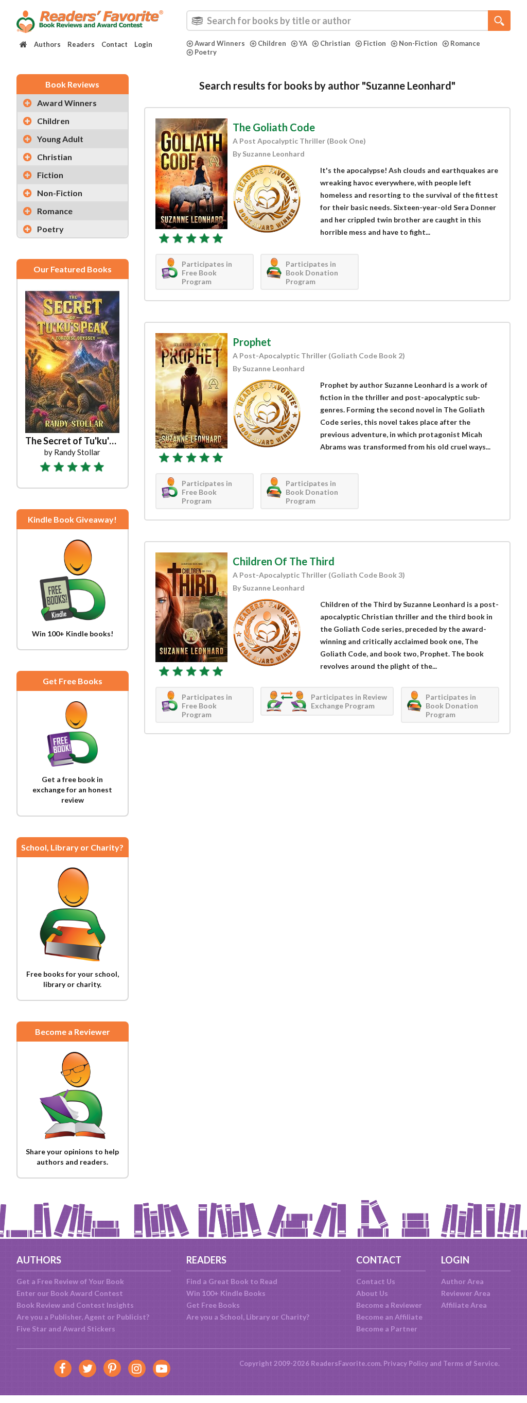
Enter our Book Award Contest (69, 1293)
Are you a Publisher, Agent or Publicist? (82, 1316)
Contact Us (375, 1281)
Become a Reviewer (389, 1305)
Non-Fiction (418, 43)
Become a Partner (386, 1328)
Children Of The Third (284, 561)
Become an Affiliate (389, 1316)
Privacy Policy (405, 1363)
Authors (47, 44)
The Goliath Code (274, 127)
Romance (465, 43)
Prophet (252, 342)
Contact (114, 44)
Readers (81, 44)
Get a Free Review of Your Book (70, 1281)
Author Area (462, 1281)
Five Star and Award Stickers (65, 1328)
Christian (335, 43)
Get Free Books (213, 1305)
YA (303, 43)
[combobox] (348, 20)
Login (143, 44)
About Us (372, 1293)
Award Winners (220, 43)
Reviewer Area (465, 1293)
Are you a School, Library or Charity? (247, 1316)
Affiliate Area (464, 1305)
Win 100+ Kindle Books (226, 1293)
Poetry (206, 52)
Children (272, 43)
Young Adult (60, 139)
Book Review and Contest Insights (75, 1305)
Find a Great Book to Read (231, 1281)
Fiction (374, 43)
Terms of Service (470, 1363)
